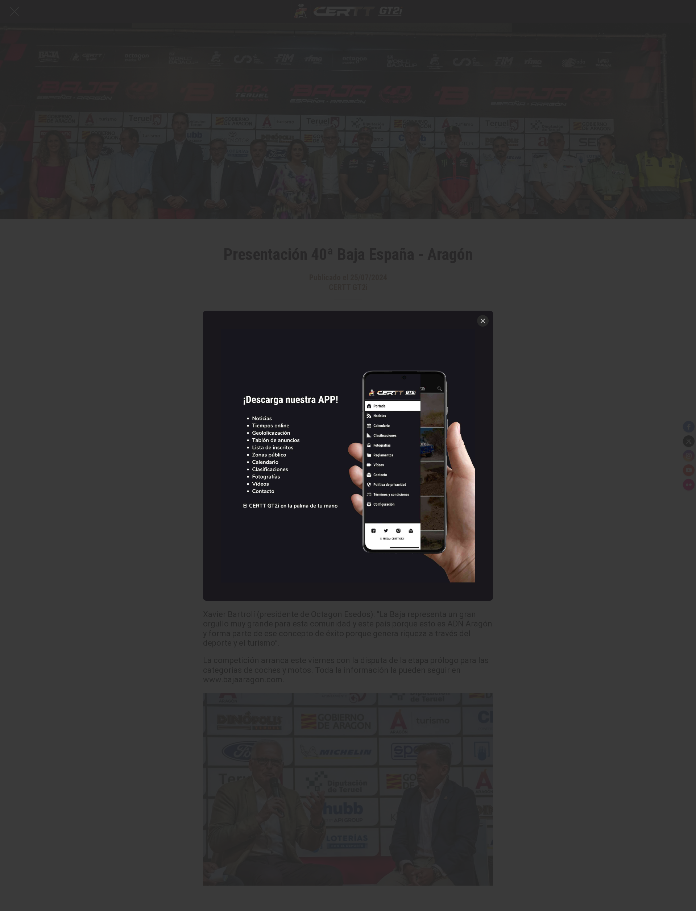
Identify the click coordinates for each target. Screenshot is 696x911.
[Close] (483, 321)
